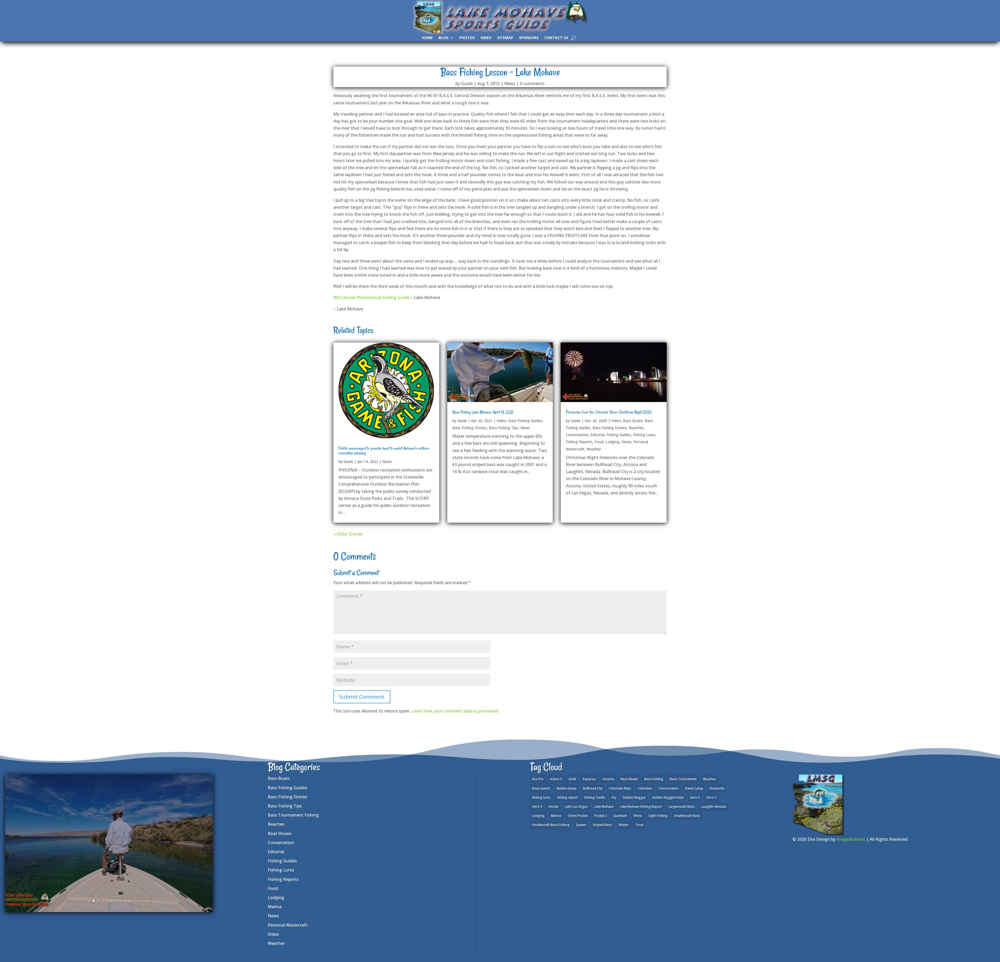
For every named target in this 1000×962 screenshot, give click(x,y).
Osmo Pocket (578, 815)
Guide (467, 83)
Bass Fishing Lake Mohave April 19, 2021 (482, 412)
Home (427, 38)
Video (485, 38)
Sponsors (529, 38)
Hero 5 (695, 797)
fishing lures (541, 797)
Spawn (581, 825)
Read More (109, 874)
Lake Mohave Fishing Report (641, 806)
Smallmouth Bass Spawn (109, 811)
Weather (593, 449)
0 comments (532, 83)
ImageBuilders (850, 839)
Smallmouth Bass (687, 815)
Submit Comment (362, 696)
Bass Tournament (683, 779)
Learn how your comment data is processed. (455, 711)
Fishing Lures (644, 434)
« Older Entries (347, 534)
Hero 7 (711, 797)
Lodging (612, 441)
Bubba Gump (567, 788)
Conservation (577, 434)
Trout (639, 825)
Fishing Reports (579, 441)
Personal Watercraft (288, 925)
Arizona (608, 779)
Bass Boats (633, 420)
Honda (553, 806)
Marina (275, 906)
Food (599, 441)
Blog (443, 38)
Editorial (597, 434)
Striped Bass (602, 825)
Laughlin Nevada (713, 806)
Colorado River (620, 788)
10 (129, 901)
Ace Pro (537, 779)
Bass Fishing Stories (469, 427)
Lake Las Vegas (576, 806)
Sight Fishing (657, 815)
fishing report (567, 797)
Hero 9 (537, 806)
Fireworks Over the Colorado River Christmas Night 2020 (609, 412)
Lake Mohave (604, 806)
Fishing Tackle (594, 797)
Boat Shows (279, 833)
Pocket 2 (600, 815)
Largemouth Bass (681, 806)
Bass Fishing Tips (503, 427)
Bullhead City (592, 788)
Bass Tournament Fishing (293, 815)
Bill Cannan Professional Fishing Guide (371, 297)
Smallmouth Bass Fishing (551, 825)
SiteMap (505, 38)
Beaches (636, 427)
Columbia (645, 788)
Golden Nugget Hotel (668, 797)
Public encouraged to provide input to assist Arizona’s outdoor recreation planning (384, 450)
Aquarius (589, 779)
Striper (623, 825)
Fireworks (717, 788)
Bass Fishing (653, 779)
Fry (614, 797)
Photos (467, 38)
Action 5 (556, 779)
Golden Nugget (634, 797)
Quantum (620, 815)
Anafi (572, 779)
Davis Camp (694, 788)
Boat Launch (541, 788)
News (509, 83)
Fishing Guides (619, 434)
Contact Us (556, 38)
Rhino (638, 815)
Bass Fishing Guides (525, 420)
